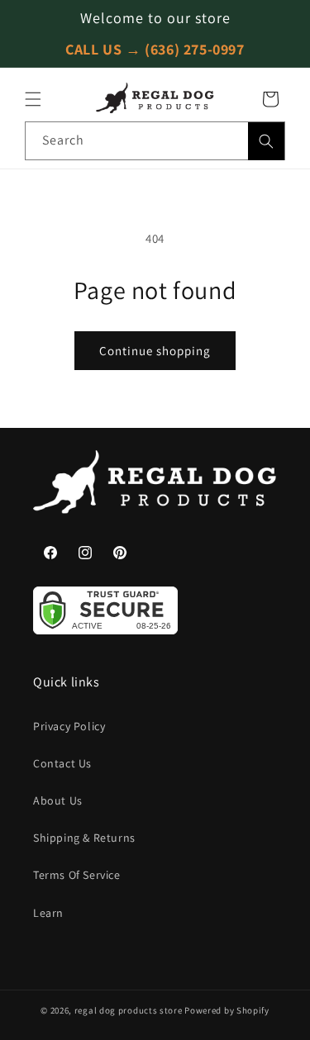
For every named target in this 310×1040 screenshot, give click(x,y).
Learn (48, 912)
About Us (58, 800)
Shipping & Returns (84, 837)
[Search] (266, 141)
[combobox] (155, 140)
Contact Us (62, 763)
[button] (33, 99)
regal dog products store (128, 1010)
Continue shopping (155, 351)
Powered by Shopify (226, 1010)
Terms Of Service (77, 874)
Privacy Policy (69, 726)
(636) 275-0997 (194, 49)
